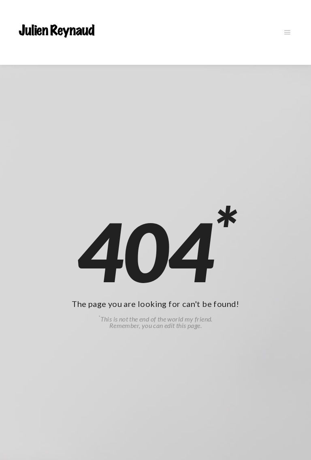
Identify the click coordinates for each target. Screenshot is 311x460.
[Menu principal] (287, 32)
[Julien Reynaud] (56, 32)
